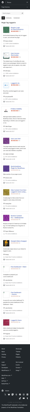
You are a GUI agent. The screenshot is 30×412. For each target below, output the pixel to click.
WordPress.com (7, 375)
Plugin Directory (6, 7)
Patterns (18, 357)
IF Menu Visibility (16, 109)
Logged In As (15, 83)
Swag (18, 370)
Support (4, 365)
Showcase (19, 349)
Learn (3, 362)
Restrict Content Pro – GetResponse (17, 216)
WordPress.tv (6, 370)
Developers (5, 367)
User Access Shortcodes (15, 54)
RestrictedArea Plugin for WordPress (18, 167)
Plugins (18, 354)
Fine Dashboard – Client (18, 267)
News (3, 351)
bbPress (5, 381)
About (3, 349)
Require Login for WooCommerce (17, 28)
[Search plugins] (22, 13)
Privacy (4, 357)
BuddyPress (6, 383)
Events (18, 365)
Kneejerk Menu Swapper (19, 241)
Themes (18, 351)
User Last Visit (15, 138)
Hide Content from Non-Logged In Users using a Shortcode (19, 191)
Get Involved (19, 362)
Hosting (4, 354)
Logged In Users (16, 320)
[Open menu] (27, 2)
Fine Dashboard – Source (16, 293)
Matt (4, 378)
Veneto (7, 391)
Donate (19, 367)
